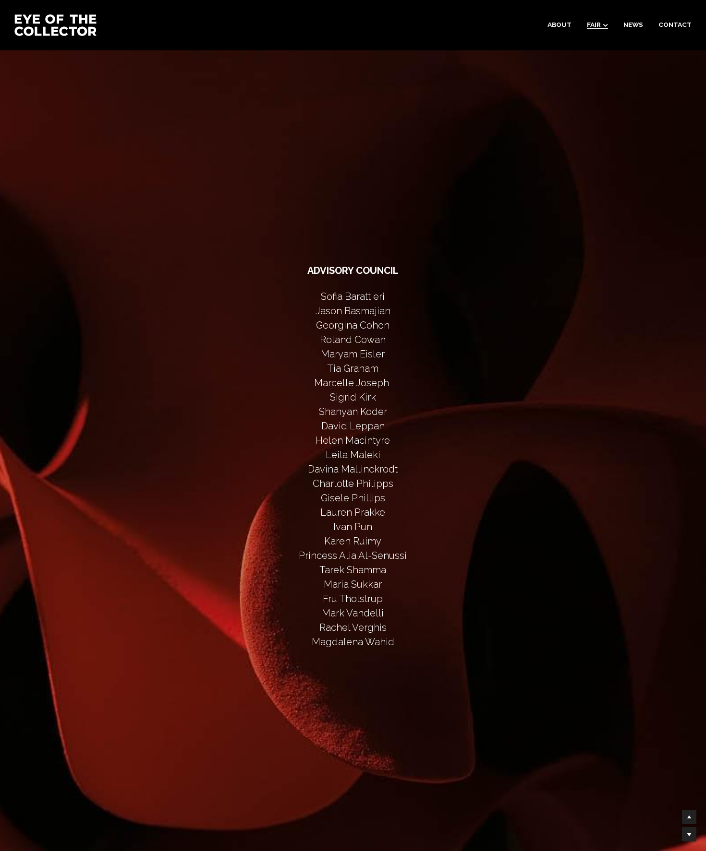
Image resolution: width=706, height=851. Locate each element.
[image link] (55, 24)
